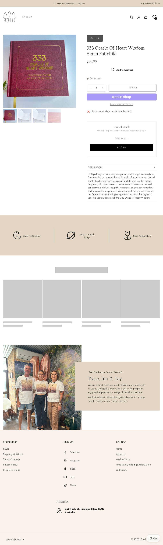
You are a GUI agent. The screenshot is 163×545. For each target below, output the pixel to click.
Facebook (74, 452)
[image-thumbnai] (10, 116)
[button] (154, 17)
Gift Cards (121, 470)
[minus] (90, 88)
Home (119, 449)
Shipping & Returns (13, 454)
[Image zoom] (39, 71)
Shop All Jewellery (142, 235)
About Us (120, 454)
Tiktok (72, 469)
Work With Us (123, 459)
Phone (73, 485)
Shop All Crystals (31, 235)
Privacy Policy (10, 464)
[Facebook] (66, 452)
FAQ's (6, 449)
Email (72, 477)
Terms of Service (11, 459)
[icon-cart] (145, 17)
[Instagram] (66, 460)
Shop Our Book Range (86, 236)
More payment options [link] (121, 104)
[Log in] (138, 17)
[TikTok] (66, 468)
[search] (131, 17)
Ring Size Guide (11, 470)
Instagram (74, 460)
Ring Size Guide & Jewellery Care (133, 464)
